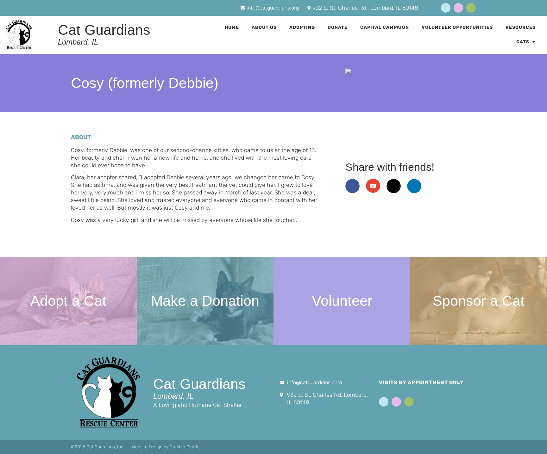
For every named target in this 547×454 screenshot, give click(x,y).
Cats (522, 42)
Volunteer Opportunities (457, 27)
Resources (521, 27)
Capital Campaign (384, 27)
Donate (338, 27)
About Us (264, 27)
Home (232, 27)
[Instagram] (471, 8)
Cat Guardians (104, 30)
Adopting (302, 27)
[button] (352, 186)
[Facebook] (445, 8)
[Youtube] (458, 8)
